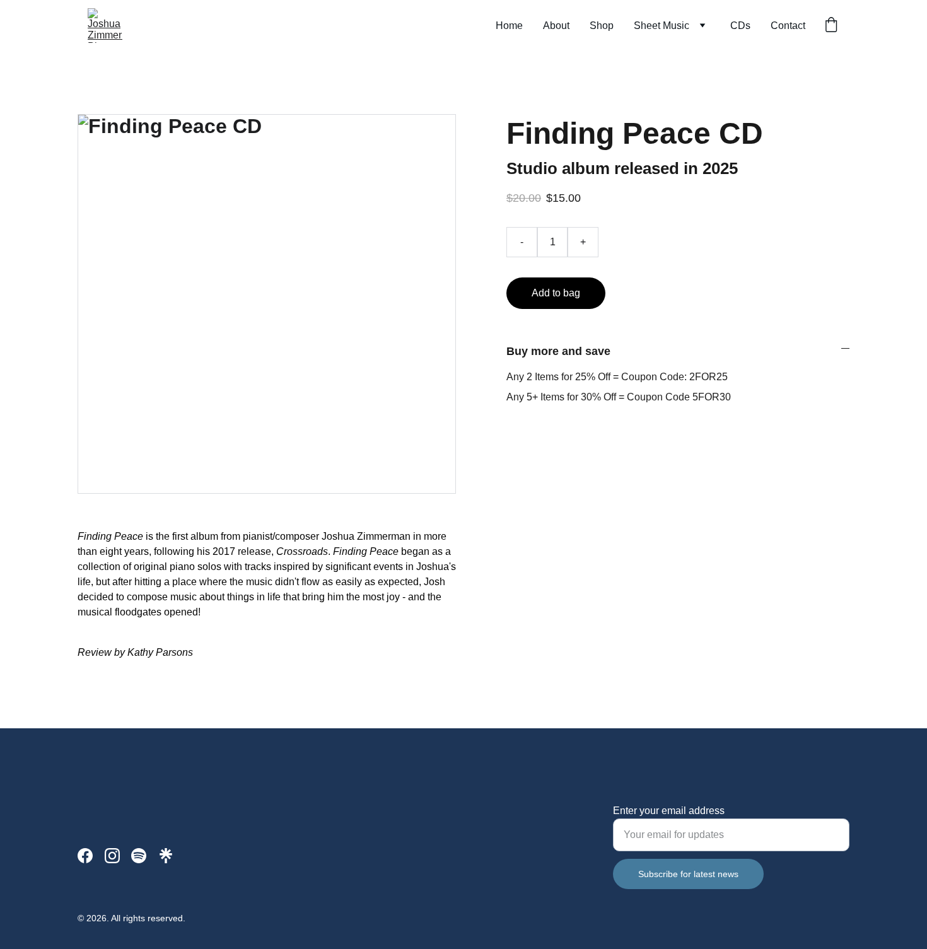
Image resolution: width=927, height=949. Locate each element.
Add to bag (556, 293)
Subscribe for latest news (688, 874)
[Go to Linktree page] (165, 855)
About (556, 25)
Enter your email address (669, 810)
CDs (740, 25)
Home (509, 25)
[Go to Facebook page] (85, 855)
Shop (602, 25)
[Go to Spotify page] (138, 855)
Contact (788, 25)
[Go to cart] (831, 25)
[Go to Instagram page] (112, 855)
